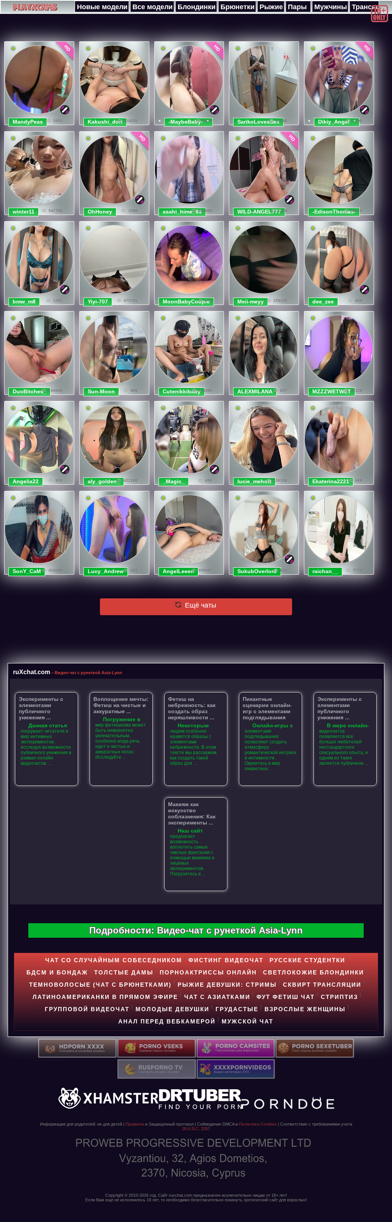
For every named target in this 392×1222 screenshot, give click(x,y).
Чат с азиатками (217, 997)
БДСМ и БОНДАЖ (57, 972)
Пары (297, 7)
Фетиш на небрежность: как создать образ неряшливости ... (192, 708)
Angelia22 (26, 481)
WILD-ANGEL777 (259, 212)
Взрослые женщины (305, 1009)
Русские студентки (307, 960)
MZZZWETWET (331, 391)
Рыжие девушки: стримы (227, 984)
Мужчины (330, 7)
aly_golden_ (104, 481)
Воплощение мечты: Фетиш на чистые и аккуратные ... (121, 705)
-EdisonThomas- (334, 212)
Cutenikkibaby (182, 391)
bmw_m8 (24, 301)
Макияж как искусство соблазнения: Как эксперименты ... (192, 813)
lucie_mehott (254, 481)
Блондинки (197, 7)
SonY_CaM (27, 571)
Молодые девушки (172, 1009)
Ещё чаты (199, 605)
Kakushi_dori (105, 122)
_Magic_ (174, 481)
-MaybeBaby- (185, 122)
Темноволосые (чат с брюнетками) (100, 984)
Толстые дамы (124, 972)
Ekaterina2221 (330, 481)
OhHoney (100, 212)
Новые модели (102, 7)
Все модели (152, 7)
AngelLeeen (178, 571)
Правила (135, 1124)
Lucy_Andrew (106, 571)
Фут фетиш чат (285, 997)
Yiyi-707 (98, 301)
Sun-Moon (101, 391)
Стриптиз (339, 997)
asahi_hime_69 (182, 212)
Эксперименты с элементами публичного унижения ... (41, 708)
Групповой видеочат (87, 1009)
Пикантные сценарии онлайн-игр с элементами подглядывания (267, 708)
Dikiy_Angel (334, 122)
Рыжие (271, 7)
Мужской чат (247, 1021)
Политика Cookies (258, 1124)
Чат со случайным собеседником (113, 960)
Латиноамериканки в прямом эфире (105, 997)
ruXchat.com (31, 671)
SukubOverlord (257, 571)
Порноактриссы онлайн (208, 972)
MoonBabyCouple (186, 301)
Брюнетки (237, 7)
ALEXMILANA (255, 391)
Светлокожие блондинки (313, 972)
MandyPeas (28, 122)
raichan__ (325, 571)
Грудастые (237, 1009)
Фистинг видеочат (225, 960)
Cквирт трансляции (322, 984)
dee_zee (323, 301)
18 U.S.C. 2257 (196, 1128)
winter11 (23, 212)
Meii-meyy (250, 301)
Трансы (364, 7)
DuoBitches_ (29, 391)
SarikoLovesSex (258, 122)
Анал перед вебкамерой (167, 1021)
